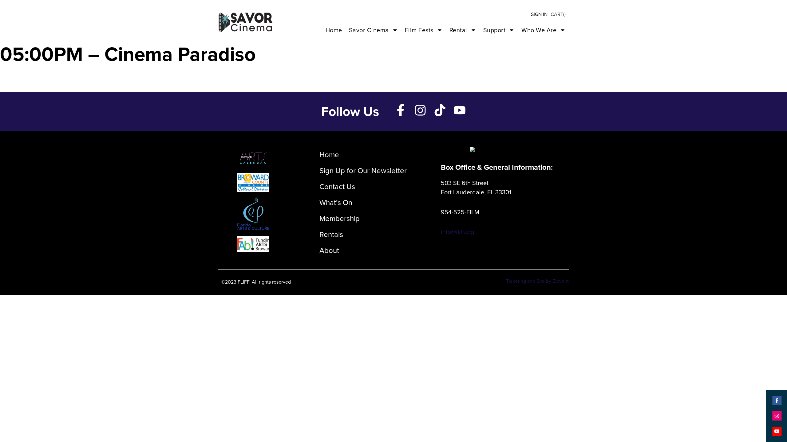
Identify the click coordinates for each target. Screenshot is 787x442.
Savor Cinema (369, 30)
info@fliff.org (457, 231)
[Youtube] (459, 110)
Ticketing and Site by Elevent (537, 281)
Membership (339, 218)
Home (334, 30)
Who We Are (538, 30)
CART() (558, 14)
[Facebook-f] (400, 110)
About (329, 250)
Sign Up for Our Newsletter (363, 170)
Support (494, 30)
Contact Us (337, 186)
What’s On (335, 202)
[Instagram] (420, 110)
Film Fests (419, 30)
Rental (458, 30)
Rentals (331, 234)
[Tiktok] (440, 110)
